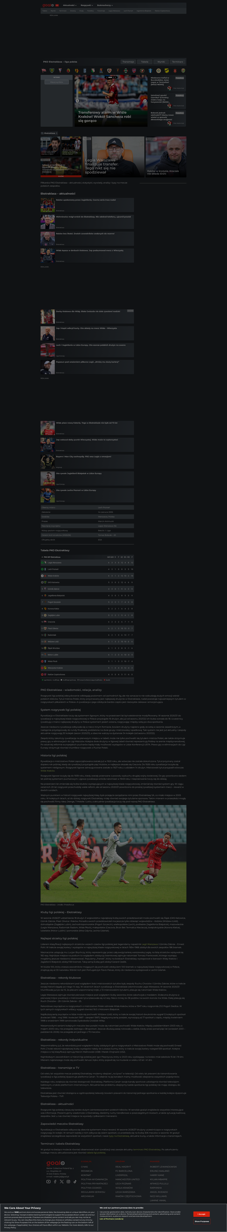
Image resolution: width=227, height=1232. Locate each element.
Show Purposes (202, 1221)
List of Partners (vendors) (111, 1219)
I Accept (201, 1214)
